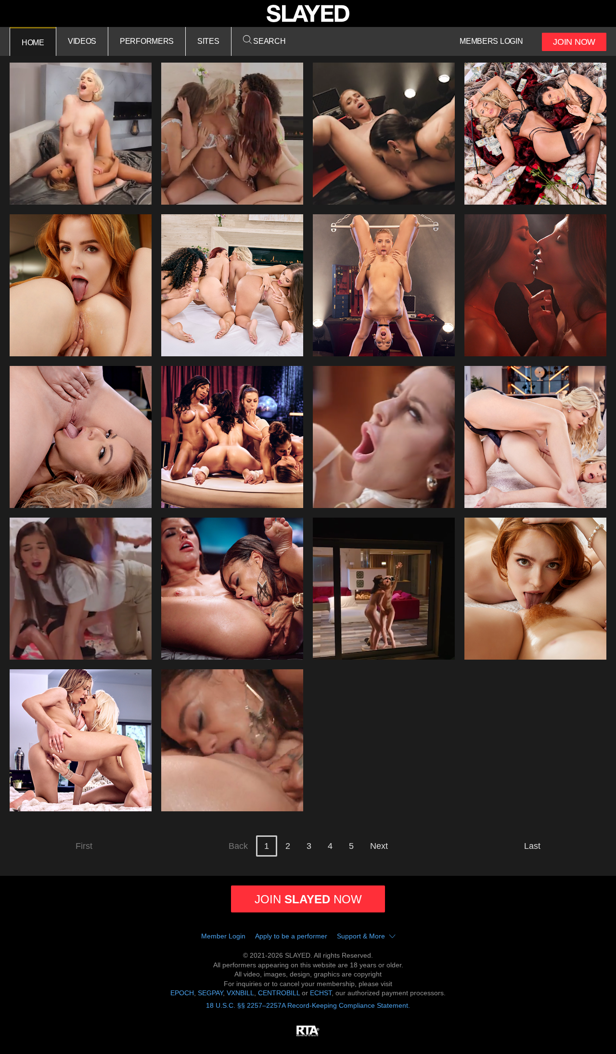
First (84, 846)
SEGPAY (210, 993)
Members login (491, 41)
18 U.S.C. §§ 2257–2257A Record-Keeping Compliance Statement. (308, 1005)
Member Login (223, 936)
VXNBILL (240, 993)
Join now (308, 899)
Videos (82, 41)
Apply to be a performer (291, 936)
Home (33, 43)
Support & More (361, 936)
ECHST (321, 993)
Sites (208, 41)
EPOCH (182, 993)
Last (532, 846)
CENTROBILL (279, 993)
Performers (147, 41)
